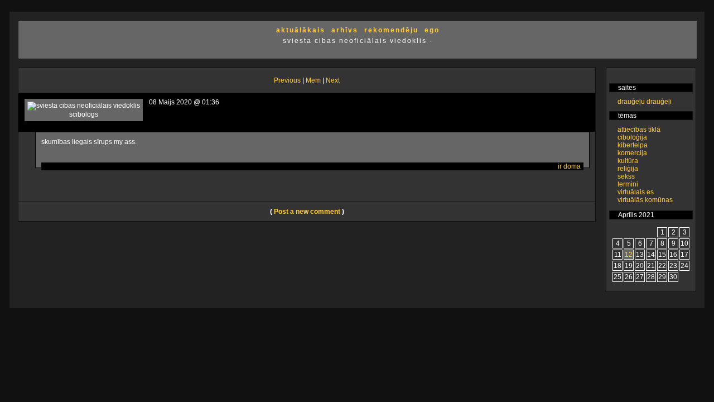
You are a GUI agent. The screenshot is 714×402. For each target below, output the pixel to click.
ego (432, 30)
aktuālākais (300, 30)
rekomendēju (391, 30)
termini (627, 184)
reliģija (627, 169)
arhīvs (344, 30)
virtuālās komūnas (645, 200)
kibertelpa (632, 145)
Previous (287, 80)
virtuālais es (635, 192)
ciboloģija (632, 137)
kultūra (627, 161)
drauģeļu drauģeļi (644, 102)
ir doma (569, 166)
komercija (632, 153)
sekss (626, 176)
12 (629, 255)
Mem (313, 80)
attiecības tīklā (638, 129)
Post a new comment (307, 212)
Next (333, 80)
